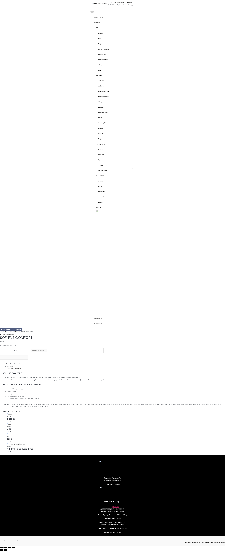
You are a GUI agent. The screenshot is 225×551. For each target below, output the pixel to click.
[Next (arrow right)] (5, 550)
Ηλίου (98, 28)
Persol (100, 38)
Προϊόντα (97, 23)
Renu (100, 186)
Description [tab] (10, 366)
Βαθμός (15, 351)
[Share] (9, 547)
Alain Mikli (101, 81)
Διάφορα (98, 207)
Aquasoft (101, 197)
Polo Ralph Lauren (104, 123)
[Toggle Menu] (92, 12)
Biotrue (100, 181)
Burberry (101, 86)
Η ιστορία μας (98, 323)
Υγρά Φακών (100, 176)
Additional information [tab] (14, 369)
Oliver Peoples (103, 60)
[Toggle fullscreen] (5, 547)
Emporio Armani (103, 96)
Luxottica (101, 107)
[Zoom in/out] (2, 547)
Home (2, 332)
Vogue (100, 44)
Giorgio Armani (103, 65)
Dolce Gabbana (103, 49)
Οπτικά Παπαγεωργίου (121, 2)
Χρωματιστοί (102, 160)
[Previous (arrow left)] (2, 550)
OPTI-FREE (101, 191)
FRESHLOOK (103, 165)
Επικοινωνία (98, 318)
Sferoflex (101, 133)
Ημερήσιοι (101, 155)
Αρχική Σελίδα (98, 17)
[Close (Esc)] (13, 547)
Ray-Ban (101, 33)
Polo (99, 70)
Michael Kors (102, 54)
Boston (100, 202)
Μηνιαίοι (100, 149)
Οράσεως (99, 75)
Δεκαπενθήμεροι (103, 170)
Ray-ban (101, 128)
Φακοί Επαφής (100, 144)
